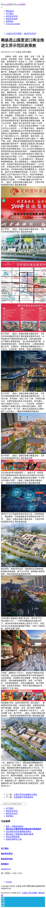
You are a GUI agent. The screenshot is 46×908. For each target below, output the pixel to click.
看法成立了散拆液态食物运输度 (19, 834)
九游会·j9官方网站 (14, 33)
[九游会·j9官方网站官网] (23, 4)
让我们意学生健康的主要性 (25, 794)
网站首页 (10, 11)
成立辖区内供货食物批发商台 (18, 831)
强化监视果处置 (13, 837)
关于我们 (10, 808)
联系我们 (10, 816)
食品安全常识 (30, 33)
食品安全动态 (12, 813)
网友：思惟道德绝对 (15, 826)
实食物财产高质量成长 (23, 797)
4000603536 (6, 869)
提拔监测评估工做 (14, 839)
